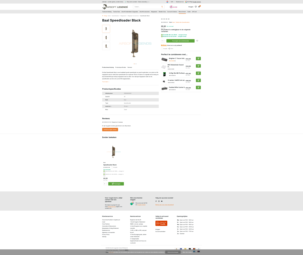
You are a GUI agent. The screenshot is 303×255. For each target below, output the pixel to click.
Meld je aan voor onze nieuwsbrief (164, 204)
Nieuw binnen (182, 11)
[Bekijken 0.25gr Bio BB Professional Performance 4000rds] (164, 74)
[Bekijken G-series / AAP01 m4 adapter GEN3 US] (164, 81)
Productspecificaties (120, 67)
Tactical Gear (116, 11)
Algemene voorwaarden (108, 232)
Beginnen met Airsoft (135, 219)
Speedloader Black (110, 165)
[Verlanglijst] (196, 7)
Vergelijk (165, 48)
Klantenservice (180, 1)
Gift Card (194, 11)
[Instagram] (159, 201)
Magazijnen (154, 11)
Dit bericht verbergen (173, 252)
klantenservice (112, 206)
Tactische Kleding (106, 11)
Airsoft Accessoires (145, 11)
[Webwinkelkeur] (173, 7)
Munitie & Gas (162, 11)
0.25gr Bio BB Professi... (177, 73)
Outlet (188, 11)
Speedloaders (115, 15)
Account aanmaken (160, 231)
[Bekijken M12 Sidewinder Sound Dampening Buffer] (164, 67)
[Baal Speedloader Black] (113, 152)
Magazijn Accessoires (133, 15)
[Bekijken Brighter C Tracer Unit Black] (164, 59)
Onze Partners (106, 224)
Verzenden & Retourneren (109, 226)
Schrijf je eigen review (110, 129)
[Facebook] (156, 201)
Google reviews (197, 1)
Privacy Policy (106, 234)
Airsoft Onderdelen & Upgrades (130, 11)
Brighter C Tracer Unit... (177, 58)
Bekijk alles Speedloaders (183, 22)
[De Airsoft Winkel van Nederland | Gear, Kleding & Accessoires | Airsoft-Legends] (115, 7)
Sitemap (104, 236)
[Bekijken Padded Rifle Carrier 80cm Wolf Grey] (164, 88)
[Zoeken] (162, 7)
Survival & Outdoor (172, 11)
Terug (105, 15)
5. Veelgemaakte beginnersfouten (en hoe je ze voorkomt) (138, 241)
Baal (173, 22)
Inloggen (157, 229)
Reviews (130, 67)
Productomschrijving (108, 67)
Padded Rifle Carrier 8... (177, 87)
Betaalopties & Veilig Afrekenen (110, 228)
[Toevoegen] (198, 58)
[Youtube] (161, 201)
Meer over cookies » (188, 252)
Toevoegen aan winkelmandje (180, 41)
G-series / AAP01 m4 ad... (177, 80)
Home (109, 15)
